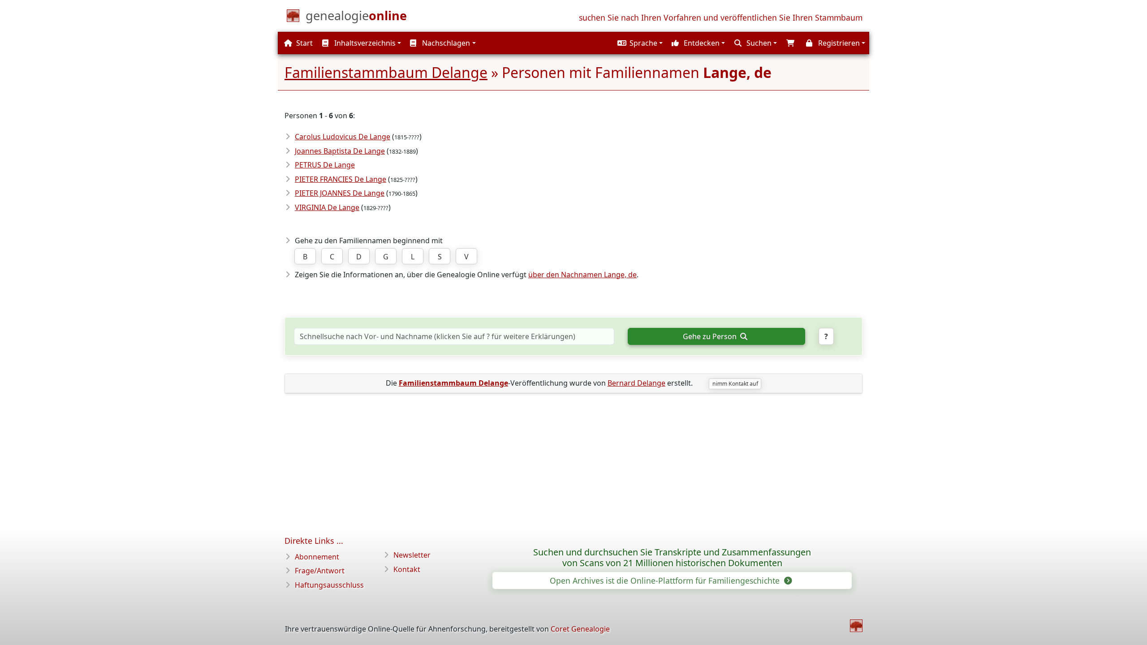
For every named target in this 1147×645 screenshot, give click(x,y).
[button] (639, 43)
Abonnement (317, 557)
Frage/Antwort (320, 571)
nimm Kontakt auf (735, 383)
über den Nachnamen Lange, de (582, 275)
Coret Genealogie (580, 629)
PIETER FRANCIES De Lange (340, 179)
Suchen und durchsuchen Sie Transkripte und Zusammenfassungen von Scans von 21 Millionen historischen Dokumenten (672, 557)
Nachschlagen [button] (445, 43)
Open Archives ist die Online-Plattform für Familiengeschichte (666, 580)
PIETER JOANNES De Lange (339, 193)
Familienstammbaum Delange (386, 72)
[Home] (856, 625)
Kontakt (406, 569)
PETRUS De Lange (325, 165)
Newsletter (412, 555)
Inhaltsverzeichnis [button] (364, 43)
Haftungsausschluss (329, 585)
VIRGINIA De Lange (327, 207)
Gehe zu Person (710, 336)
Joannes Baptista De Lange (340, 151)
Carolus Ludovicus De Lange (342, 137)
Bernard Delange (636, 383)
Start (303, 43)
